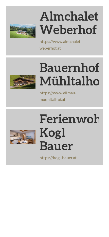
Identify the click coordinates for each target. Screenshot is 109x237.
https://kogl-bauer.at (58, 157)
